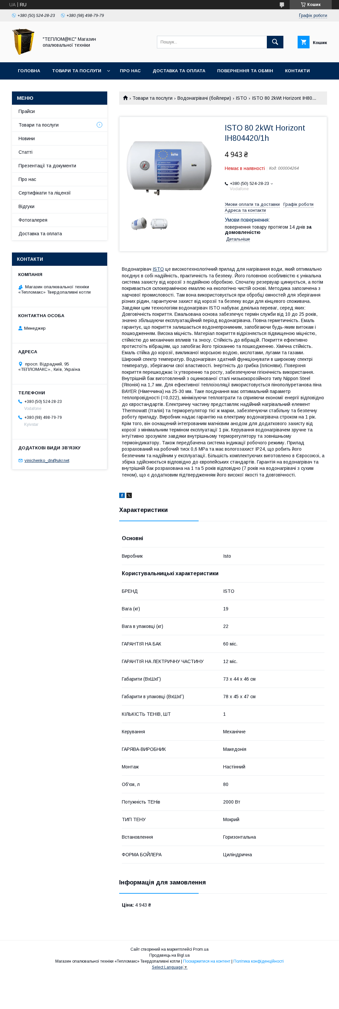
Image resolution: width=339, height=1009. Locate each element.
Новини (27, 138)
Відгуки (26, 206)
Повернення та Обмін (245, 70)
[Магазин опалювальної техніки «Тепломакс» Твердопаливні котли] (23, 53)
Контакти (297, 70)
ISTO (241, 98)
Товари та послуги (76, 70)
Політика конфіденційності (258, 961)
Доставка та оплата (179, 70)
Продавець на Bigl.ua (169, 955)
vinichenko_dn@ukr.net (46, 460)
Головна (29, 70)
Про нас (130, 70)
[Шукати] (275, 42)
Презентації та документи (47, 165)
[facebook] (122, 496)
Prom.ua (201, 949)
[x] (129, 496)
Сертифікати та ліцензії (45, 193)
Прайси (27, 111)
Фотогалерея (33, 220)
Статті (25, 152)
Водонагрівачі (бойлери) (204, 98)
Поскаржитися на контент (206, 961)
